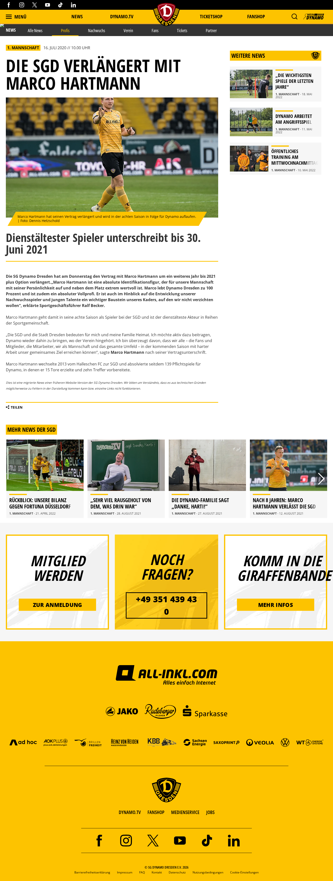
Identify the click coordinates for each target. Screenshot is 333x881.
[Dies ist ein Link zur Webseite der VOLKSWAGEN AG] (285, 742)
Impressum (124, 872)
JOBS (210, 812)
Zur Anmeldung (57, 604)
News (77, 16)
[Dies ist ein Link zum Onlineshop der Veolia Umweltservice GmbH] (260, 742)
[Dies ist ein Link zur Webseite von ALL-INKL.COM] (166, 675)
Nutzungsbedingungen (208, 872)
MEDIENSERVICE (185, 812)
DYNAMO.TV (121, 16)
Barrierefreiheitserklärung (92, 872)
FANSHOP (155, 812)
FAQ (142, 872)
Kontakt (157, 872)
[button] (294, 16)
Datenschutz (177, 872)
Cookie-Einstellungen (244, 872)
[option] (45, 478)
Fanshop (256, 16)
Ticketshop (211, 16)
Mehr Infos (275, 604)
